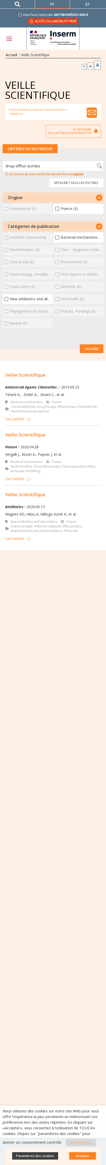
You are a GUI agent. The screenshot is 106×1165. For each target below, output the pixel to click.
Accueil (11, 54)
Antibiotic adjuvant (47, 526)
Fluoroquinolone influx (78, 466)
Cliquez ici (16, 113)
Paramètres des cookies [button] (35, 1155)
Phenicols (71, 531)
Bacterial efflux (21, 466)
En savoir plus (81, 1142)
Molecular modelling (25, 471)
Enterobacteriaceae (25, 531)
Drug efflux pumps (47, 466)
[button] (53, 197)
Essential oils (87, 406)
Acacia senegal (21, 526)
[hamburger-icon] (9, 38)
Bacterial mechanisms (26, 402)
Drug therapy (46, 406)
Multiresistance (52, 531)
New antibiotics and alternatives (34, 521)
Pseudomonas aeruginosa (30, 411)
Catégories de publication (33, 226)
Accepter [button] (83, 1155)
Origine (15, 197)
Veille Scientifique (25, 375)
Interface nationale (55, 15)
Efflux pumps (67, 406)
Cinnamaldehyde (23, 406)
